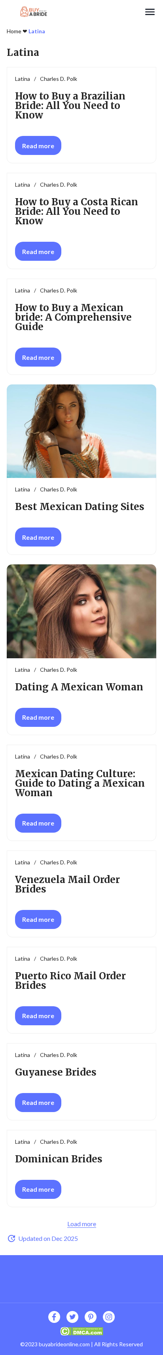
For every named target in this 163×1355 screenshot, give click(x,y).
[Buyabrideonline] (75, 12)
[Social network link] (54, 1317)
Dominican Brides (58, 1159)
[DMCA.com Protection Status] (81, 1330)
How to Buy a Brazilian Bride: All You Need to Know (70, 105)
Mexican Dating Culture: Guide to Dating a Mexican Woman (80, 783)
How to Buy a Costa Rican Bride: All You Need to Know (76, 211)
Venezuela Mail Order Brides (67, 884)
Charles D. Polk (58, 78)
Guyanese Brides (56, 1072)
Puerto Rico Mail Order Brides (70, 981)
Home (14, 31)
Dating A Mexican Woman (79, 687)
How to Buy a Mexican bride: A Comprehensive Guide (73, 317)
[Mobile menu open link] (150, 12)
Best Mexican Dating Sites (79, 507)
